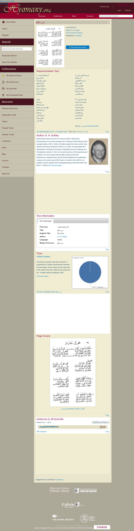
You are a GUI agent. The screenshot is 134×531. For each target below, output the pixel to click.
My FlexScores (12, 82)
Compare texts (61, 132)
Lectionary (6, 141)
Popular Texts (7, 128)
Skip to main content (7, 1)
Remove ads (104, 7)
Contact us (59, 480)
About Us (6, 174)
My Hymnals (11, 89)
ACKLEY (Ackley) (43, 257)
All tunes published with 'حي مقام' (49, 292)
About (37, 528)
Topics (4, 121)
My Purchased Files (14, 95)
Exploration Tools (9, 115)
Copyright (43, 528)
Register (128, 10)
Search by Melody (9, 62)
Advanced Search (9, 56)
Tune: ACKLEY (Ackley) (74, 33)
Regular (80, 132)
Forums (5, 161)
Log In (4, 29)
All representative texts (45, 132)
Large (86, 132)
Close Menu (11, 22)
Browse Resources (10, 108)
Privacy (50, 528)
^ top (107, 132)
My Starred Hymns (14, 75)
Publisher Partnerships (85, 528)
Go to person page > (55, 165)
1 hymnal (78, 36)
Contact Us (58, 528)
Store (74, 16)
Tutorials (5, 167)
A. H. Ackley (62, 237)
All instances (42, 432)
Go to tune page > (43, 276)
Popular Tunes (8, 134)
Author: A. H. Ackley (73, 30)
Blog (4, 154)
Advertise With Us (69, 528)
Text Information (45, 221)
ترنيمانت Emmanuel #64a (90, 126)
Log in (119, 10)
